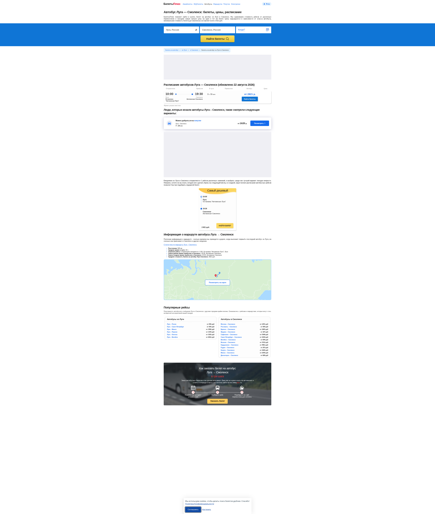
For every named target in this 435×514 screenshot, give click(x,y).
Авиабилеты (187, 4)
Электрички (235, 4)
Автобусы (208, 4)
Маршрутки (217, 4)
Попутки (226, 4)
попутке (197, 121)
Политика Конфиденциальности (199, 503)
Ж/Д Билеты (198, 4)
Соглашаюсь (193, 509)
